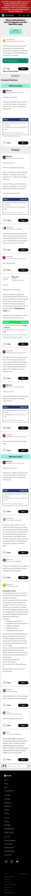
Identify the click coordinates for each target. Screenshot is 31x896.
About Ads (6, 884)
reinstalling (20, 186)
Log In (24, 15)
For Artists (7, 799)
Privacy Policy (7, 879)
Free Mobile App (9, 829)
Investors (7, 810)
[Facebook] (17, 861)
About (6, 784)
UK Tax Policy (7, 890)
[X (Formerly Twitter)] (12, 861)
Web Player (7, 825)
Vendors (6, 813)
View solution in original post (11, 136)
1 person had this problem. (11, 71)
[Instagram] (6, 861)
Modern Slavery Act (8, 887)
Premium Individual (10, 840)
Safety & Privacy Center (9, 876)
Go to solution (16, 32)
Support (14, 106)
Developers (7, 803)
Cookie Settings (8, 882)
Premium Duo (8, 844)
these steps (20, 9)
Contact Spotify (9, 832)
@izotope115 (13, 97)
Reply (23, 69)
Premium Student (9, 851)
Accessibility (13, 884)
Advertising (7, 806)
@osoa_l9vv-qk (10, 163)
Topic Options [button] (15, 76)
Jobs (5, 787)
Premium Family (9, 848)
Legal (5, 873)
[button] (28, 40)
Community (9, 15)
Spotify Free (8, 855)
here (8, 311)
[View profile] (4, 40)
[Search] (19, 15)
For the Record (8, 791)
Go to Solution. (13, 61)
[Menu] (28, 15)
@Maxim (20, 306)
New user (9, 559)
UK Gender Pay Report (9, 892)
